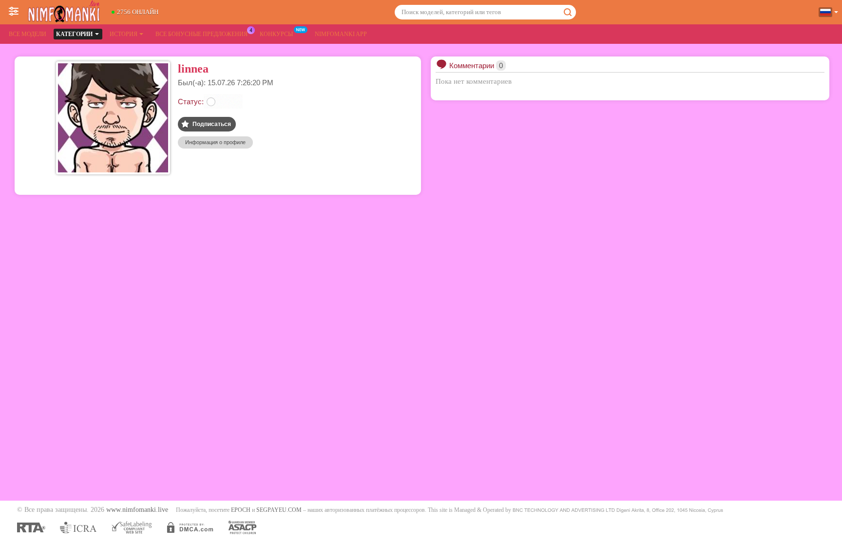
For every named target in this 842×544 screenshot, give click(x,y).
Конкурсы (276, 34)
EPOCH (240, 509)
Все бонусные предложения (201, 34)
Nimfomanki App (341, 34)
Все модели (27, 34)
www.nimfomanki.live (137, 509)
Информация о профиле (215, 142)
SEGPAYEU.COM (279, 509)
